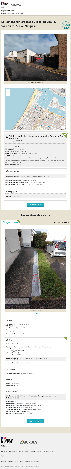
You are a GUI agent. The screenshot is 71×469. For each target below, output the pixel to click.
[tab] (10, 222)
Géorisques (13, 456)
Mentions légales (19, 461)
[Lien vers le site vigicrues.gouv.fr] (16, 4)
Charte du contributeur (7, 461)
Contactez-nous (28, 461)
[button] (34, 314)
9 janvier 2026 (12, 222)
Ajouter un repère (61, 222)
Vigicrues (4, 456)
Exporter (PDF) (35, 205)
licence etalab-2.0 (34, 466)
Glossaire (36, 461)
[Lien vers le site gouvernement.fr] (7, 442)
